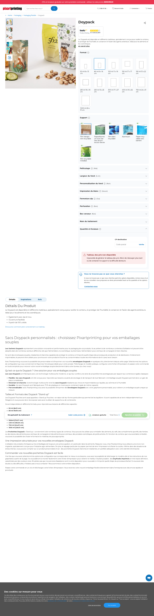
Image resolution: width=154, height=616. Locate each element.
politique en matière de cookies (84, 601)
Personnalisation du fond (91, 184)
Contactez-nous (91, 286)
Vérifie (141, 244)
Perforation (85, 206)
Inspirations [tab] (26, 299)
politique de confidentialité (57, 601)
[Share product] (145, 23)
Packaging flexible (30, 15)
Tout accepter (112, 605)
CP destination (121, 239)
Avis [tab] (40, 299)
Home (10, 15)
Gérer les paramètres (94, 605)
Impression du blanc (89, 191)
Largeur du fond (87, 176)
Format (83, 53)
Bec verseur (85, 214)
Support (83, 118)
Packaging (17, 15)
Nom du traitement (88, 221)
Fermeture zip (86, 199)
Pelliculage (85, 168)
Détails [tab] (12, 299)
